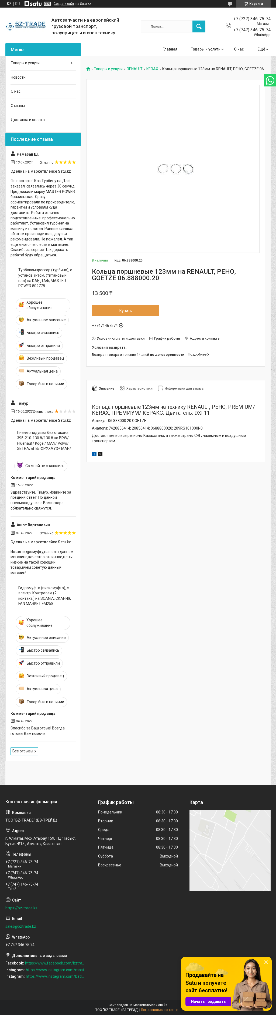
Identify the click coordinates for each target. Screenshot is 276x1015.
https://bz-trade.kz (21, 908)
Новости (18, 77)
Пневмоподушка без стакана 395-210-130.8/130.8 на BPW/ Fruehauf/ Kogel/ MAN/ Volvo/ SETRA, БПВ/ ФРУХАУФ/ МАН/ (44, 440)
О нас (239, 49)
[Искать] (198, 26)
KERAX (152, 69)
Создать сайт (64, 4)
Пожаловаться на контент (161, 1010)
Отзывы (18, 105)
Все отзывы (22, 751)
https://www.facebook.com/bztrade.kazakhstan (56, 963)
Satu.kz (161, 1005)
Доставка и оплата (28, 120)
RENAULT (135, 69)
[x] (100, 455)
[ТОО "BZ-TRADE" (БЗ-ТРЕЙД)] (26, 26)
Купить (125, 311)
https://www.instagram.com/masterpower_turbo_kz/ (56, 970)
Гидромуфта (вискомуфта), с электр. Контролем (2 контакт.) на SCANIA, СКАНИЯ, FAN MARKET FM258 (44, 596)
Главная (170, 49)
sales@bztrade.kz (20, 926)
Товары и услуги (205, 49)
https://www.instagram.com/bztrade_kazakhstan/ (56, 976)
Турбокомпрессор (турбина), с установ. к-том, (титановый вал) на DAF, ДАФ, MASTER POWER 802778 (45, 278)
